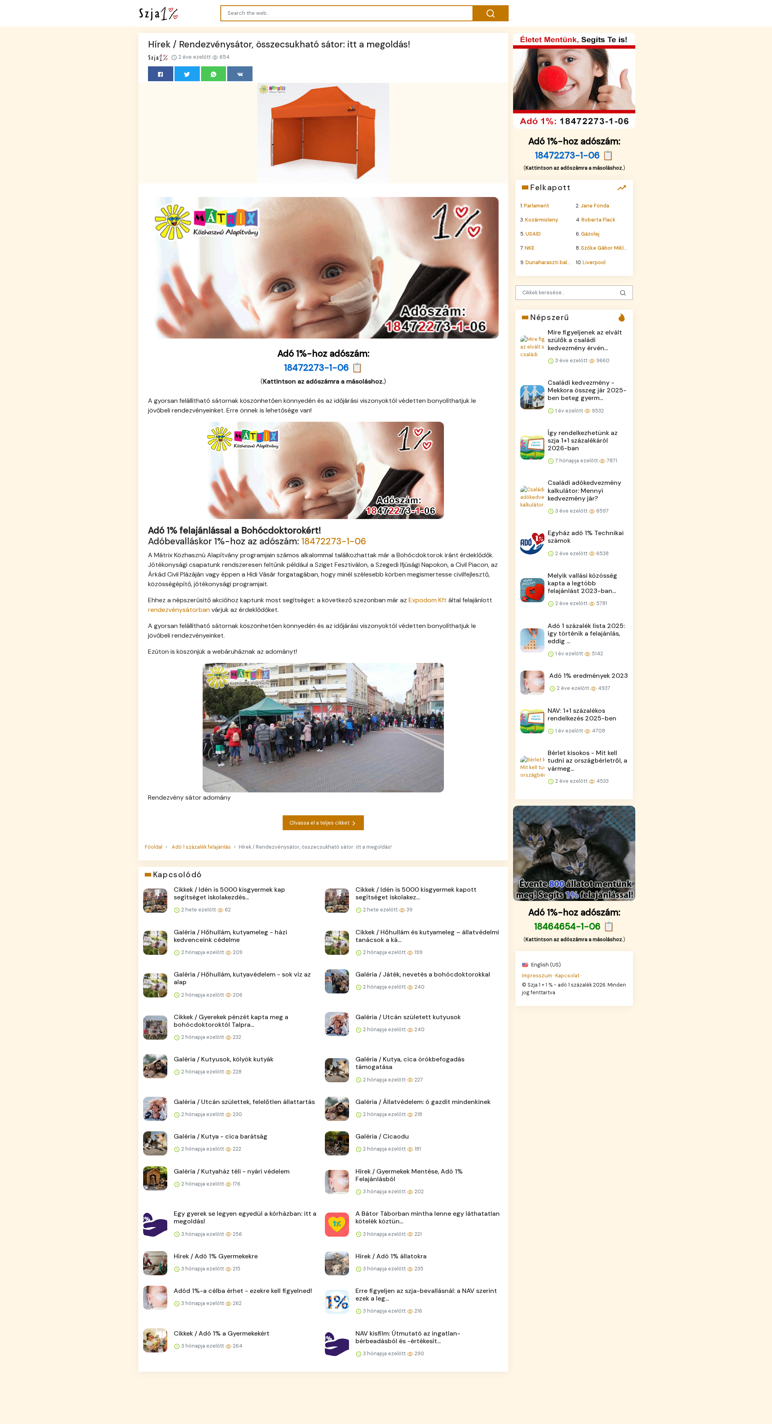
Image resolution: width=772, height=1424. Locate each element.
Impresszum (537, 975)
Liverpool (594, 262)
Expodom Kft (428, 600)
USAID (533, 233)
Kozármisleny (541, 219)
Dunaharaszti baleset (552, 262)
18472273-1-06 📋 (323, 367)
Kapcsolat (567, 975)
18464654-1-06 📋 (574, 926)
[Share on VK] (240, 73)
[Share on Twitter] (187, 73)
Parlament (536, 205)
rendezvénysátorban (179, 609)
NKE (529, 247)
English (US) (545, 964)
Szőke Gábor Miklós (605, 247)
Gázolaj (590, 233)
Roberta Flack (598, 219)
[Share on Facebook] (160, 73)
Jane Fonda (595, 205)
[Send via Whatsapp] (213, 73)
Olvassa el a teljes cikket (320, 822)
